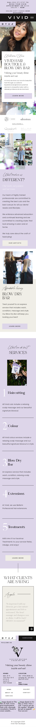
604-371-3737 (23, 679)
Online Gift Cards (15, 11)
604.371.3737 (18, 2)
